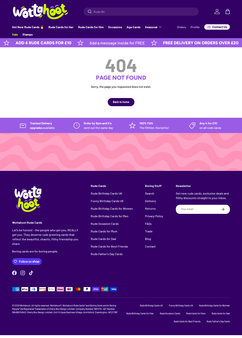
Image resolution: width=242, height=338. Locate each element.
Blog (148, 239)
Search (149, 193)
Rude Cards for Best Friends (109, 246)
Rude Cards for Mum (104, 231)
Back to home (121, 102)
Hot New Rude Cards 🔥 (28, 27)
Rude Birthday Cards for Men (109, 216)
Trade (149, 231)
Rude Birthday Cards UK (106, 193)
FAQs (148, 223)
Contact (150, 246)
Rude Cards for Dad (103, 239)
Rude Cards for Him (91, 27)
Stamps (27, 34)
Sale (15, 34)
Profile (195, 27)
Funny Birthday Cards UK (107, 201)
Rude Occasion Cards (105, 223)
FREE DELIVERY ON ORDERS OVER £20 (194, 42)
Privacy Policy (154, 216)
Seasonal (151, 27)
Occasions (115, 27)
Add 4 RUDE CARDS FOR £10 (36, 42)
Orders (181, 27)
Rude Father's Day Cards (107, 254)
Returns (150, 208)
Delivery (150, 201)
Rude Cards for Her (61, 27)
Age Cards (133, 27)
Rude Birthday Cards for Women (112, 208)
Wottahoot (25, 305)
